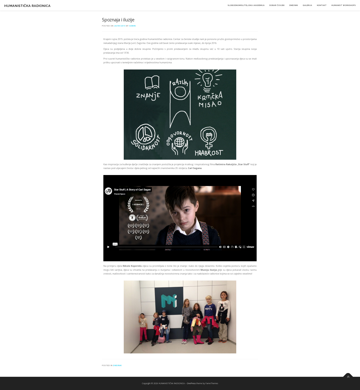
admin (132, 26)
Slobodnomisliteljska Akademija (246, 5)
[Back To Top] (348, 377)
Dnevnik (293, 5)
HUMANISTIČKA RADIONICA (27, 6)
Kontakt (322, 5)
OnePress (191, 383)
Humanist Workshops (343, 5)
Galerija (307, 5)
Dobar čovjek (277, 5)
